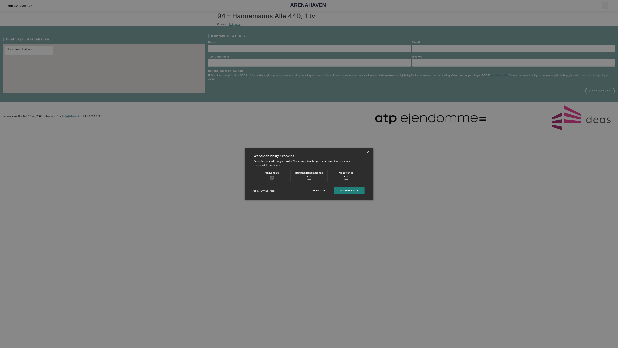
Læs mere (274, 165)
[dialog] (309, 174)
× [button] (368, 152)
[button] (264, 191)
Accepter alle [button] (349, 190)
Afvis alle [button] (319, 190)
